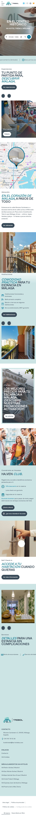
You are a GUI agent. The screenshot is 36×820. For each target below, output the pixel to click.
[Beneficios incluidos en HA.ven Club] (34, 3)
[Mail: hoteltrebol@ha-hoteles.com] (2, 743)
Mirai (23, 813)
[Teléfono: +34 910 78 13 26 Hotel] (2, 739)
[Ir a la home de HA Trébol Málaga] (12, 3)
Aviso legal (6, 802)
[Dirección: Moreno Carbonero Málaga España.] (2, 733)
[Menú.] (2, 3)
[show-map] (18, 165)
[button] (29, 37)
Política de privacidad (17, 802)
